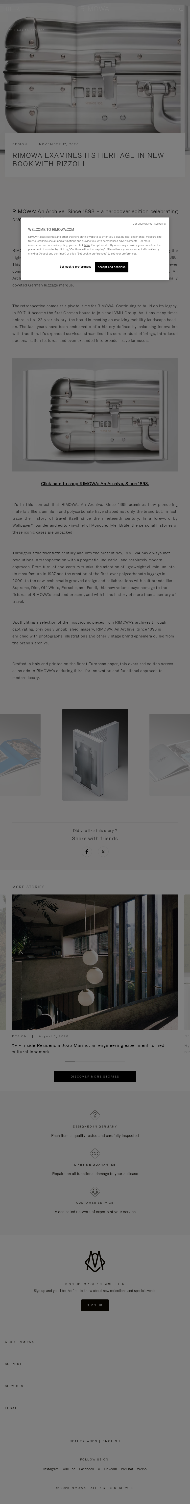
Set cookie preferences (75, 267)
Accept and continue (112, 267)
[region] (95, 248)
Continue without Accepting (149, 223)
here (87, 245)
